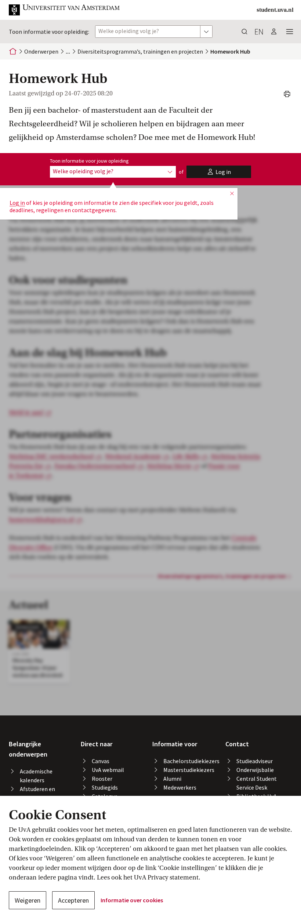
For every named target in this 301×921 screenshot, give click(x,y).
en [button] (259, 31)
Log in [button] (17, 202)
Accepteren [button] (73, 900)
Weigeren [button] (27, 900)
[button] (64, 9)
